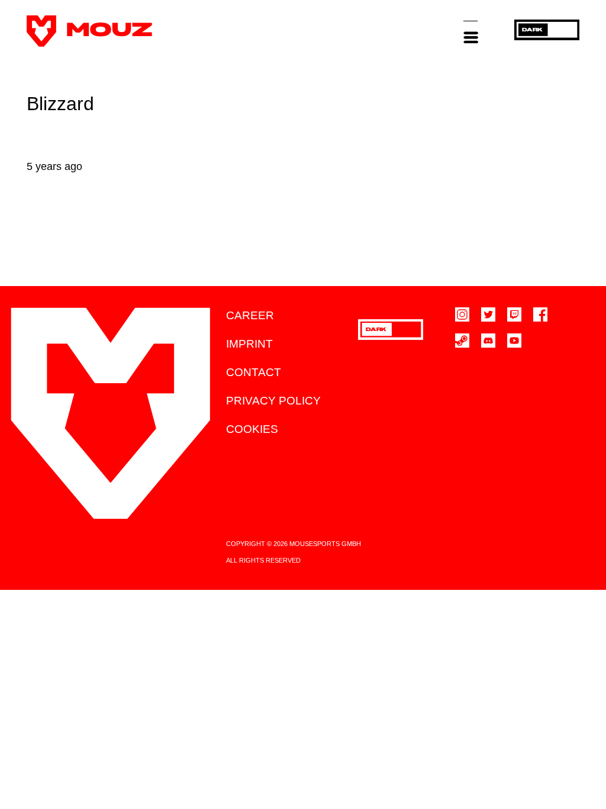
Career (250, 315)
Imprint (249, 344)
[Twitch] (514, 314)
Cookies (252, 429)
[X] (488, 314)
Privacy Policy (273, 400)
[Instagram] (462, 314)
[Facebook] (540, 314)
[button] (470, 31)
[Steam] (462, 340)
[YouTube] (514, 340)
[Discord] (488, 340)
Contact (253, 372)
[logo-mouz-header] (89, 31)
